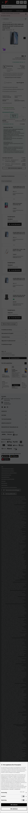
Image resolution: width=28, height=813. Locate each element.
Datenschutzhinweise (5, 789)
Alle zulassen (14, 804)
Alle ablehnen (14, 809)
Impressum (11, 789)
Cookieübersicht (17, 789)
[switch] (22, 796)
